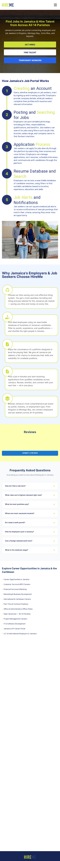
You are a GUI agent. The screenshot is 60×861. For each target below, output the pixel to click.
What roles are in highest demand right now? (30, 495)
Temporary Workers (30, 60)
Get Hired (30, 44)
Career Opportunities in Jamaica (15, 579)
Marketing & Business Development (17, 594)
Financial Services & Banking (14, 589)
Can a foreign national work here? (30, 540)
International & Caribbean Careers (16, 599)
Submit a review (30, 453)
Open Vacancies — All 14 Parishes (16, 614)
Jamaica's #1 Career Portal (13, 629)
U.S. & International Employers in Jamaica (19, 634)
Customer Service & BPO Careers (16, 584)
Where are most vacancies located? (30, 513)
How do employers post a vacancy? (30, 531)
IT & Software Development (13, 624)
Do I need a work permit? (30, 522)
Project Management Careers (14, 619)
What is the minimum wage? (30, 549)
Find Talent (30, 52)
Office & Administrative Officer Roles (17, 609)
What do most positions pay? (30, 504)
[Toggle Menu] (55, 5)
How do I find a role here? (30, 485)
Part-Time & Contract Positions (15, 604)
